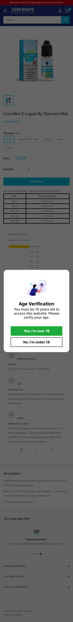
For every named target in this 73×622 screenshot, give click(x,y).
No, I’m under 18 (36, 342)
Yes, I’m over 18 (36, 331)
